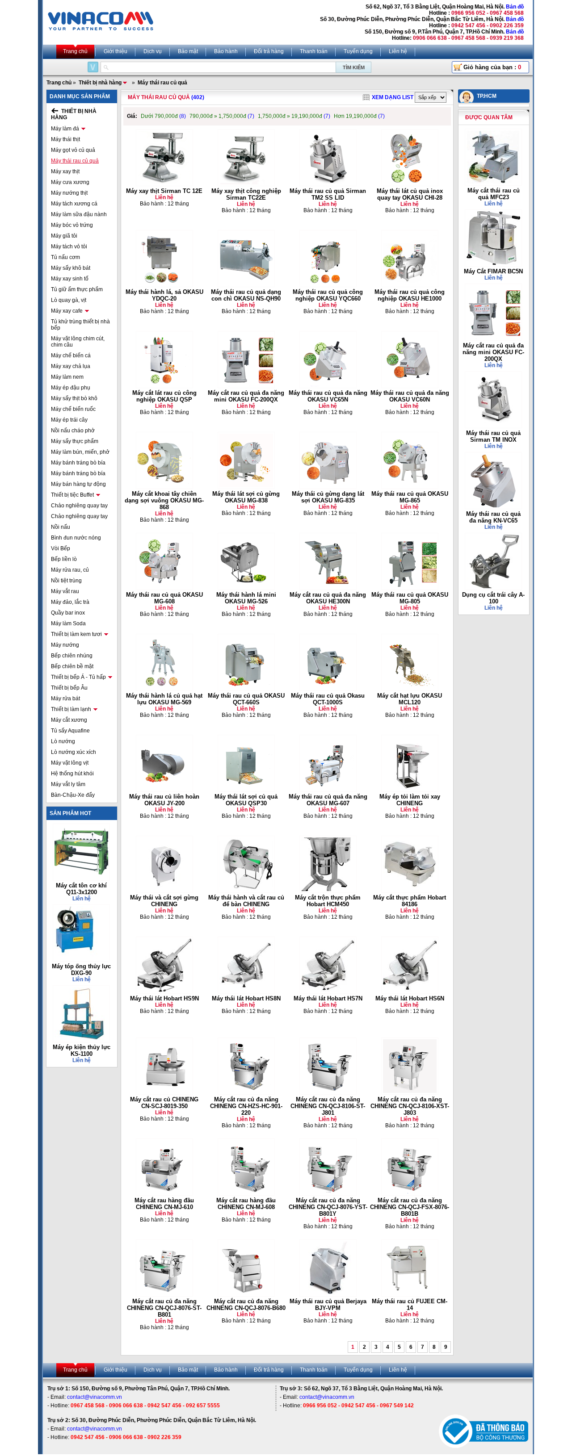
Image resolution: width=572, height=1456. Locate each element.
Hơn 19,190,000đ (359, 116)
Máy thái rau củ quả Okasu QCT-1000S (328, 699)
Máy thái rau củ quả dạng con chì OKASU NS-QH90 (246, 295)
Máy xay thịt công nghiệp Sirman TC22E (246, 194)
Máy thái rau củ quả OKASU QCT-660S (246, 699)
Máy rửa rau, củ (70, 570)
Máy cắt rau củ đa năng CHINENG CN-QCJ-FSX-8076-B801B (409, 1207)
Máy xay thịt (65, 171)
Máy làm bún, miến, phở (80, 452)
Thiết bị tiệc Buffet (72, 495)
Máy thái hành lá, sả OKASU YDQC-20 (164, 295)
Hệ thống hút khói (72, 773)
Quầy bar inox (68, 613)
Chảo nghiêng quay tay (79, 505)
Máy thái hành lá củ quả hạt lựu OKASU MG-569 (164, 699)
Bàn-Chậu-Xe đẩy (73, 795)
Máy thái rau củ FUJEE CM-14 (409, 1304)
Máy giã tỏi (64, 236)
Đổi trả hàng (269, 51)
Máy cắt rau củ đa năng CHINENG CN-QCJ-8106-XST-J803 (409, 1106)
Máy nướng (65, 645)
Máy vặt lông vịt (69, 763)
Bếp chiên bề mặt (72, 666)
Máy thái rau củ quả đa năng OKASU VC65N (328, 396)
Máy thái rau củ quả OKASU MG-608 (164, 598)
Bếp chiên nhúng (72, 656)
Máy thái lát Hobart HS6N (409, 998)
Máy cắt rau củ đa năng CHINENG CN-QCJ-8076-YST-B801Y (328, 1207)
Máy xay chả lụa (70, 366)
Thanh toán (314, 51)
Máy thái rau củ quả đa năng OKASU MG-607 (328, 800)
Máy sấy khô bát (70, 268)
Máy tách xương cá (74, 204)
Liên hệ (398, 51)
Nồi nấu (60, 527)
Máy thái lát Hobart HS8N (246, 998)
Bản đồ (515, 7)
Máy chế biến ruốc (73, 409)
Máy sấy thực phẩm (74, 441)
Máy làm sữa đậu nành (79, 214)
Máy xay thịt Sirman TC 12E (164, 191)
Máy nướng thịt (69, 193)
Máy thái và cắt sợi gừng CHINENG (164, 901)
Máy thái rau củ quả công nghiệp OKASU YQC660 (328, 295)
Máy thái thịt (65, 139)
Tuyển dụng (358, 51)
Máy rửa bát (65, 698)
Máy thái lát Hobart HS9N (164, 998)
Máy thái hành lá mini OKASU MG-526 (246, 598)
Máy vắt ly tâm (68, 784)
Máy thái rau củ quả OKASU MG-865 (409, 497)
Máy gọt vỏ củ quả (73, 150)
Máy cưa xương (70, 182)
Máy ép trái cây (69, 420)
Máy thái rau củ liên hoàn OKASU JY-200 (164, 800)
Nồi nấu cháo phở (73, 430)
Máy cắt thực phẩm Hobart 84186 (409, 901)
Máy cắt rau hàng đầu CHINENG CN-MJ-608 (246, 1203)
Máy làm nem (67, 377)
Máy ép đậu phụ (70, 388)
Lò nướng (63, 741)
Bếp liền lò (64, 559)
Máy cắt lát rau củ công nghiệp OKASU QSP (164, 396)
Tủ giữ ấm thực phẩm (77, 289)
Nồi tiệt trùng (66, 580)
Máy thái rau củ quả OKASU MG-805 (409, 598)
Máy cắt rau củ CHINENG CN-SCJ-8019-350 (164, 1102)
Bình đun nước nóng (76, 538)
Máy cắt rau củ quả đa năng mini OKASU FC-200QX (246, 396)
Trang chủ (75, 51)
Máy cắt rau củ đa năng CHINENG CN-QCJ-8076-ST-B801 (164, 1308)
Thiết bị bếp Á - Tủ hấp (78, 677)
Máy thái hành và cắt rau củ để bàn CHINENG (246, 901)
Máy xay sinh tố (69, 279)
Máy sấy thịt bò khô (74, 398)
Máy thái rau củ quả (75, 161)
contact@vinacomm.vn (94, 1397)
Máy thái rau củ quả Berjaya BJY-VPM (328, 1304)
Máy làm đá (65, 129)
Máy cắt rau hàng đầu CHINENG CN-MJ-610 (164, 1203)
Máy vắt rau (65, 591)
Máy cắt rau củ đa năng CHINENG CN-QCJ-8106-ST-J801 (327, 1106)
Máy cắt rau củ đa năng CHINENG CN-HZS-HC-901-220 (246, 1106)
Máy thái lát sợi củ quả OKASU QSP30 (246, 800)
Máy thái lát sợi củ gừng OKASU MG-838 (246, 497)
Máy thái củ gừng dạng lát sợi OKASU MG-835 (328, 497)
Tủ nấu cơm (65, 257)
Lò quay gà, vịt (68, 300)
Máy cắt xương (69, 720)
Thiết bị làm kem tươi (76, 634)
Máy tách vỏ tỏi (69, 246)
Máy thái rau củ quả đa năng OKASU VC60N (409, 396)
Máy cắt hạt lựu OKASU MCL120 (409, 699)
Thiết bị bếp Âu (69, 688)
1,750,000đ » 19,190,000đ (294, 116)
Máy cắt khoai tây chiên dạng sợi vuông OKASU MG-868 (164, 500)
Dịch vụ (152, 51)
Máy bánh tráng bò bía (78, 463)
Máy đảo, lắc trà (70, 602)
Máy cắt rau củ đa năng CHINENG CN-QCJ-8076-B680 (246, 1304)
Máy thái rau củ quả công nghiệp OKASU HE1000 (409, 295)
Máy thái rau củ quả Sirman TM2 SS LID (328, 194)
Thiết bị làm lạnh (71, 709)
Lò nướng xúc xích (73, 752)
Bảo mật (188, 51)
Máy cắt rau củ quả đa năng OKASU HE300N (328, 598)
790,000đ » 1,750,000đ (221, 116)
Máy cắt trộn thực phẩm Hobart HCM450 (328, 901)
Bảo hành (226, 51)
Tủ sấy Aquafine (70, 731)
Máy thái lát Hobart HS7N (328, 998)
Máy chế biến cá (71, 355)
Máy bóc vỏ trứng (72, 225)
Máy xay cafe (67, 311)
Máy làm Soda (68, 623)
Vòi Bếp (60, 548)
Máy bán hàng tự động (78, 484)
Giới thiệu (115, 51)
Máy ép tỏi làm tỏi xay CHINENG (409, 800)
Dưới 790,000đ (163, 116)
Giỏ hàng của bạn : (492, 67)
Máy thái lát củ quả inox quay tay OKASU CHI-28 (410, 194)
